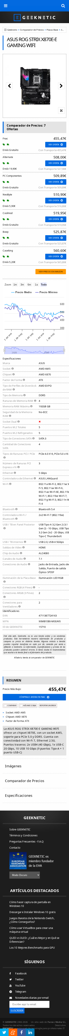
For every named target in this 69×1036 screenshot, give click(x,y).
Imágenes (13, 766)
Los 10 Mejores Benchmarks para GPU (32, 947)
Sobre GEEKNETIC (19, 829)
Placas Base (52, 29)
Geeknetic (12, 29)
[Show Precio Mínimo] (46, 292)
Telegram (20, 991)
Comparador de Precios (32, 29)
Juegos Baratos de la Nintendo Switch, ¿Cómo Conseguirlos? (31, 920)
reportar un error (48, 705)
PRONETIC (8, 1028)
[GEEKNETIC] (34, 17)
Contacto (14, 847)
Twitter (19, 979)
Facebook (21, 973)
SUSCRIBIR (17, 1010)
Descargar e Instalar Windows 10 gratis (32, 912)
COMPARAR (11, 705)
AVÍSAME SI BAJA (29, 705)
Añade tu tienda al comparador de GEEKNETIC (34, 657)
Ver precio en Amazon (51, 272)
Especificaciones (18, 795)
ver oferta (53, 144)
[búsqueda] (63, 6)
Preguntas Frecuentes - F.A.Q (26, 841)
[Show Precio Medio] (21, 292)
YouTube (20, 985)
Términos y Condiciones (23, 835)
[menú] (6, 6)
